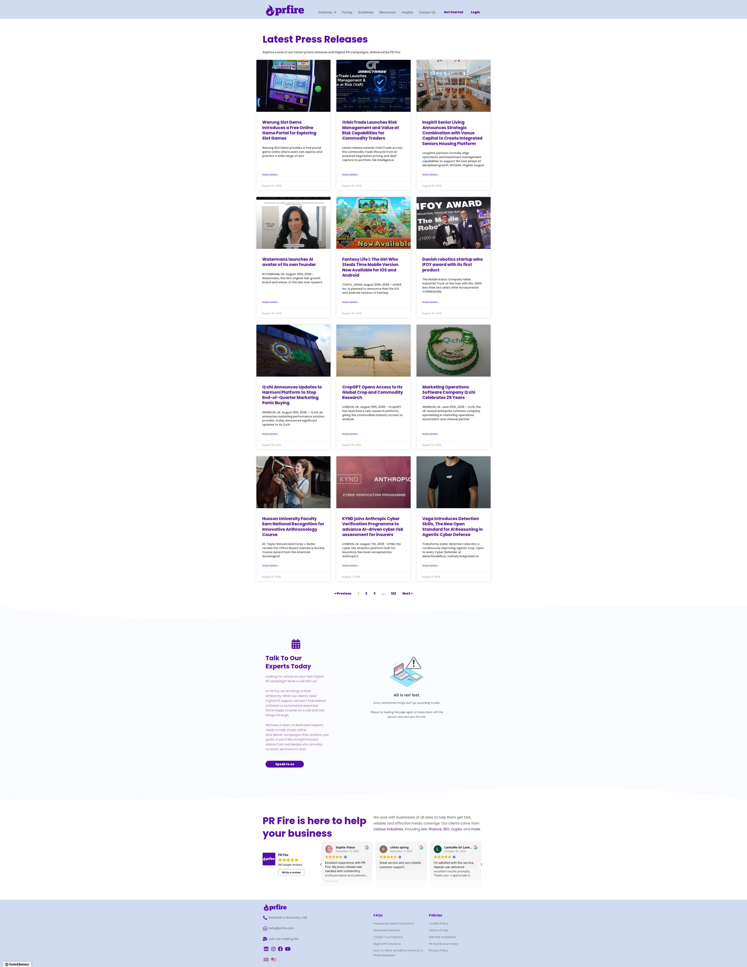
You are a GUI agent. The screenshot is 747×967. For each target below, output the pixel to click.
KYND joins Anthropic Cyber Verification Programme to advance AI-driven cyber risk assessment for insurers (372, 526)
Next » (407, 593)
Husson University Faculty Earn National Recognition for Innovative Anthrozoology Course (293, 526)
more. (476, 829)
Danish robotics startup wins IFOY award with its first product (452, 264)
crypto (456, 829)
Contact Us (427, 12)
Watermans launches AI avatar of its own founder (289, 261)
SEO (446, 829)
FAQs (378, 915)
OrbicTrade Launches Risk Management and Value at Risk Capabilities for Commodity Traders (370, 130)
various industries (388, 829)
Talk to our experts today (288, 662)
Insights (407, 12)
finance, (435, 829)
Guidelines (366, 12)
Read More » (270, 174)
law (423, 829)
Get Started (453, 12)
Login (475, 12)
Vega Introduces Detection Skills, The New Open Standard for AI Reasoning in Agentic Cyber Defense (452, 526)
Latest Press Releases (315, 39)
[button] (481, 864)
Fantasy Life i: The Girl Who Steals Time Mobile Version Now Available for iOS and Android (370, 267)
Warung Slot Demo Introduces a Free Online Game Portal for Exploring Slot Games (289, 130)
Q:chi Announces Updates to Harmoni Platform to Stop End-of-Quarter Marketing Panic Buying (292, 395)
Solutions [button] (325, 12)
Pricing (347, 12)
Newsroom (387, 12)
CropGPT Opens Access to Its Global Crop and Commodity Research (372, 392)
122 (393, 593)
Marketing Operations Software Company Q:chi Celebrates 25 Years (448, 392)
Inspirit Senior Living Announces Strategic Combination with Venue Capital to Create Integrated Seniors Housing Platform (452, 132)
